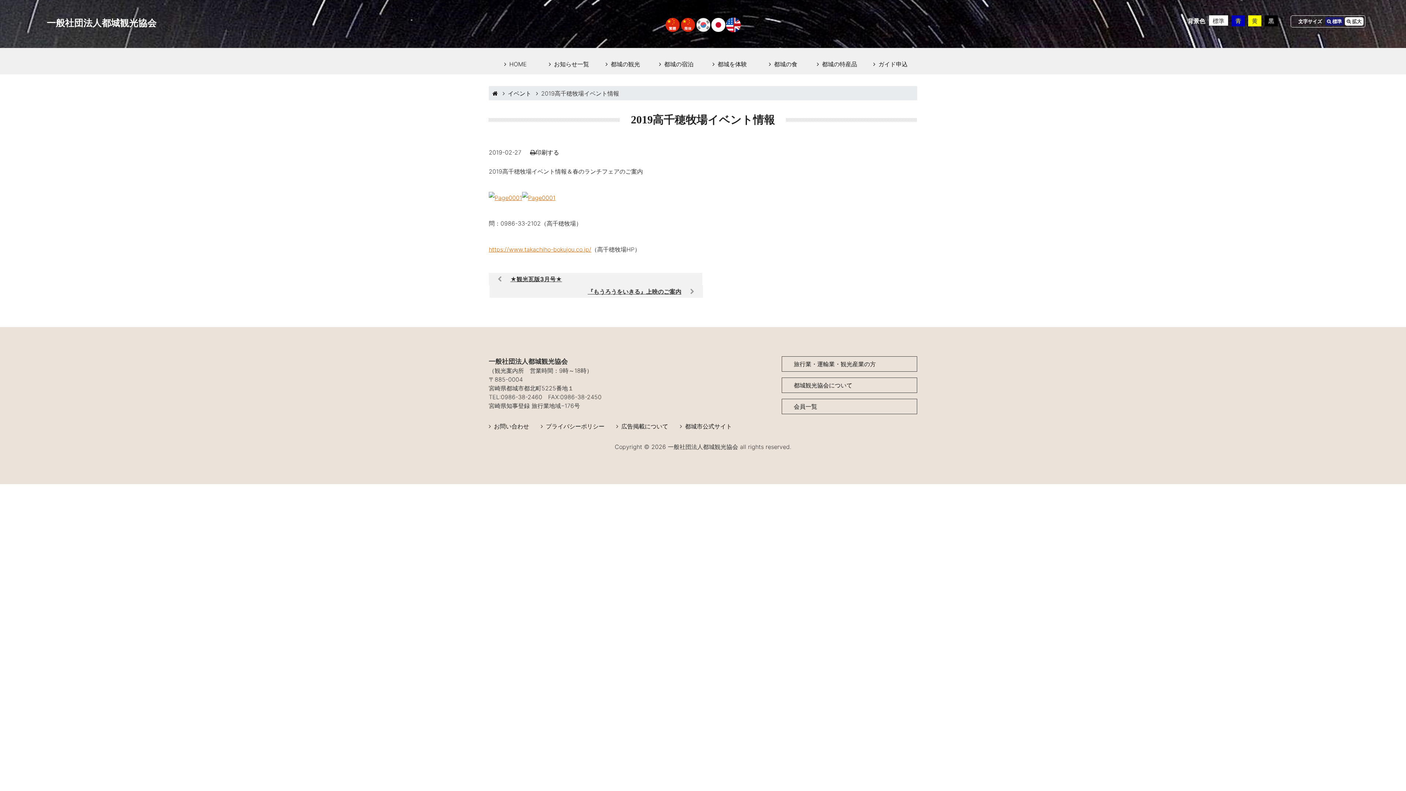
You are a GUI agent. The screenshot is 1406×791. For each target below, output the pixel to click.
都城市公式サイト (708, 426)
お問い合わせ (511, 426)
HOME (518, 64)
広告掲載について (644, 426)
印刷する (547, 152)
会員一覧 (805, 406)
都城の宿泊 (678, 64)
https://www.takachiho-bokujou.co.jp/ (540, 249)
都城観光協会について (823, 385)
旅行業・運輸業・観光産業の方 (835, 364)
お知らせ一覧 (571, 64)
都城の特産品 (839, 64)
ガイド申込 (893, 64)
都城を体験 (732, 64)
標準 (1218, 21)
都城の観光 (625, 64)
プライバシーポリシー (575, 426)
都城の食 (785, 64)
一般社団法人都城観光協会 (102, 23)
